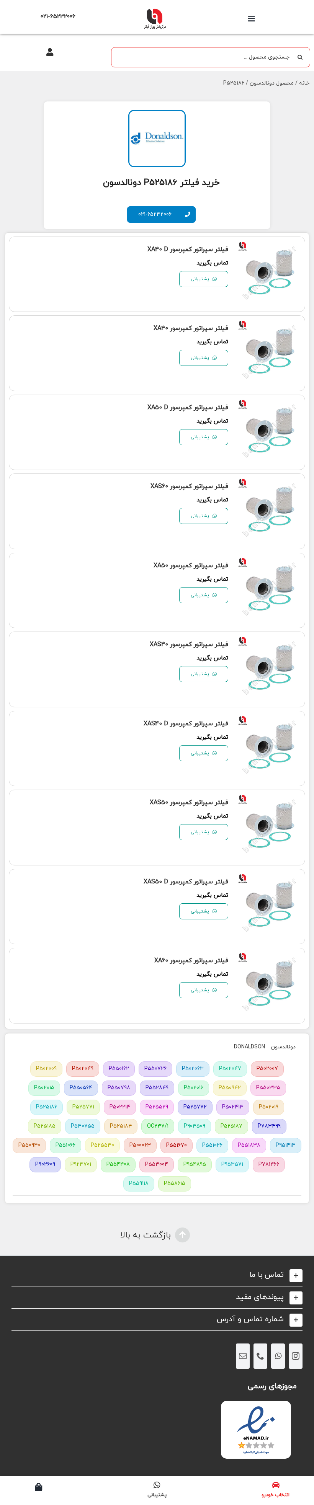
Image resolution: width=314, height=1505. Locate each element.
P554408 (118, 1164)
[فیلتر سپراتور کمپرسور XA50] (269, 564)
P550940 (29, 1145)
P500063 (140, 1145)
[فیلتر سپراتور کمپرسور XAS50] (269, 801)
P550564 (81, 1088)
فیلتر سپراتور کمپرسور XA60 (191, 961)
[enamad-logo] (256, 1408)
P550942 (230, 1088)
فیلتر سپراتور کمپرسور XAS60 (189, 486)
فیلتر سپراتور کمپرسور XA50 (191, 566)
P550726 (155, 1068)
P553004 (156, 1164)
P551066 (65, 1145)
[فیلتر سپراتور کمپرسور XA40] (269, 327)
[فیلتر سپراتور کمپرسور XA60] (269, 959)
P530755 (83, 1126)
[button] (157, 1275)
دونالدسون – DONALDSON (265, 1047)
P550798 (119, 1088)
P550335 (268, 1088)
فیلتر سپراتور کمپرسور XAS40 (189, 644)
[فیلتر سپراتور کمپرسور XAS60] (269, 485)
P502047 (230, 1068)
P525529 (157, 1107)
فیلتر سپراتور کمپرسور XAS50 (189, 802)
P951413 (286, 1145)
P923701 (80, 1164)
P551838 (249, 1145)
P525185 (45, 1126)
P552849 (157, 1088)
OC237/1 (157, 1126)
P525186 (46, 1107)
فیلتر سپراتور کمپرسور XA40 (191, 328)
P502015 (44, 1088)
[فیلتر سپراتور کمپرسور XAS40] (269, 643)
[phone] (260, 1356)
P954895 (194, 1164)
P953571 (232, 1164)
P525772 (195, 1107)
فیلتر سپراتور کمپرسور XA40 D (187, 249)
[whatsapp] (278, 1356)
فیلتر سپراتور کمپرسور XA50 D (187, 407)
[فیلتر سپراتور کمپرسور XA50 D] (269, 406)
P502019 (268, 1107)
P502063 (193, 1068)
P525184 (121, 1126)
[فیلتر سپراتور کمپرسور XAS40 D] (269, 722)
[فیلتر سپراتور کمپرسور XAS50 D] (269, 880)
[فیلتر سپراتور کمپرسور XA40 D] (269, 248)
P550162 (119, 1068)
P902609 (45, 1164)
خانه (304, 83)
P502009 (46, 1068)
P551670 (176, 1145)
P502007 (267, 1068)
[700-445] (154, 11)
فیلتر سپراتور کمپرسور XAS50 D (186, 882)
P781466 (268, 1164)
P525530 (102, 1145)
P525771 (83, 1107)
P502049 (82, 1068)
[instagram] (296, 1356)
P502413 (233, 1107)
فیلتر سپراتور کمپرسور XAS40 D (186, 724)
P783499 (269, 1126)
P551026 (212, 1145)
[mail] (243, 1356)
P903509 (194, 1126)
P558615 (174, 1183)
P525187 (231, 1126)
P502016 (193, 1088)
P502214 (120, 1107)
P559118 (139, 1183)
